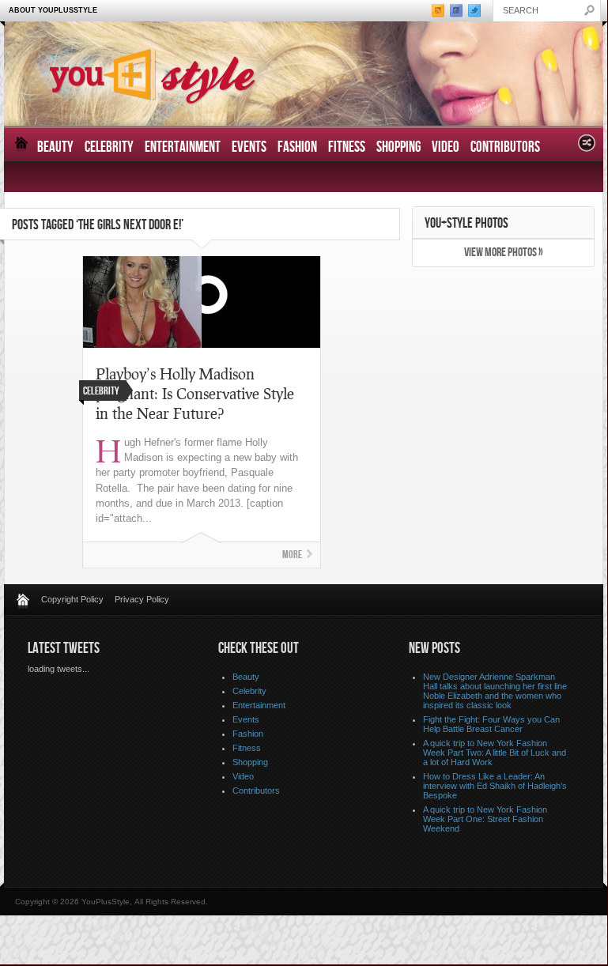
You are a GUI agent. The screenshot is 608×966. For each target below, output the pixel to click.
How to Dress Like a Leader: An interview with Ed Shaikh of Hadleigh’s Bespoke (495, 786)
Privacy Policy (142, 599)
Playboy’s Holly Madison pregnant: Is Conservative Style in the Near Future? (195, 393)
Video (445, 147)
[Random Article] (586, 147)
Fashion (297, 147)
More (292, 554)
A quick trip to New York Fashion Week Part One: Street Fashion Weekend (485, 819)
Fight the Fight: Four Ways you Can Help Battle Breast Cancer (491, 724)
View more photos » (503, 252)
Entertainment (183, 147)
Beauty (55, 147)
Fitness (346, 147)
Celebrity (109, 147)
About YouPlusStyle (53, 10)
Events (249, 147)
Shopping (398, 147)
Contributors (505, 147)
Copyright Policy (72, 599)
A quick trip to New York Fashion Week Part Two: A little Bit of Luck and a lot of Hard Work (494, 752)
